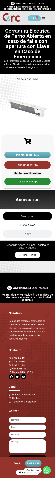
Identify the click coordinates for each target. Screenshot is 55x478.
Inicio (5, 61)
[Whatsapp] (47, 470)
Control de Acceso (19, 61)
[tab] (27, 216)
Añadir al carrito (27, 165)
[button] (43, 18)
